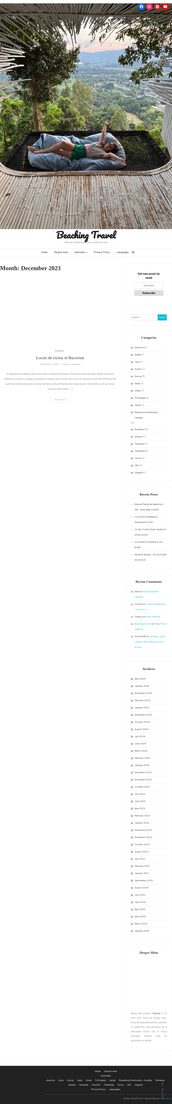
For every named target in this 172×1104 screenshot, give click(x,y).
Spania (138, 436)
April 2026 (140, 679)
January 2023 (142, 823)
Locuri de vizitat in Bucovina (60, 358)
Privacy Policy (102, 252)
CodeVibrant (165, 1098)
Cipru (137, 362)
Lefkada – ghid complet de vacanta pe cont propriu (150, 642)
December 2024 (143, 715)
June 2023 (140, 801)
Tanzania (139, 444)
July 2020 (140, 895)
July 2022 (140, 859)
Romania (59, 351)
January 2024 (142, 765)
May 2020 (140, 909)
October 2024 (142, 722)
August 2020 (141, 887)
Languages (123, 252)
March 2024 (141, 751)
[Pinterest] (157, 6)
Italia (137, 383)
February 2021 (142, 866)
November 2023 (143, 779)
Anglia (138, 354)
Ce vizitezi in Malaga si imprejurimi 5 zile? (146, 520)
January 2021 (142, 873)
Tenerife (96, 1085)
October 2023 (142, 787)
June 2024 (140, 743)
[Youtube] (165, 6)
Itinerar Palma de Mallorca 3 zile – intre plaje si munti (149, 507)
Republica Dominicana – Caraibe (147, 415)
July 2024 (140, 736)
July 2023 (140, 794)
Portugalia (140, 398)
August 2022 (141, 851)
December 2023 (143, 772)
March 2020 (141, 923)
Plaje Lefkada (153, 616)
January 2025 (142, 707)
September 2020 (144, 880)
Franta (138, 369)
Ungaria (139, 472)
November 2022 (143, 837)
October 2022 (142, 844)
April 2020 (140, 916)
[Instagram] (149, 6)
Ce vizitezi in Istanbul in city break (149, 545)
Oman (138, 390)
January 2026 (142, 686)
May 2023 (140, 808)
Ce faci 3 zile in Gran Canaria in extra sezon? (150, 532)
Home (44, 252)
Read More (60, 399)
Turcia (138, 458)
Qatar (138, 405)
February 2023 (142, 815)
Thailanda (140, 451)
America (139, 347)
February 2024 (142, 758)
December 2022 (143, 830)
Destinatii (80, 252)
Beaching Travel (86, 234)
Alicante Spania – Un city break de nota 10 (150, 557)
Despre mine (61, 252)
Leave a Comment (71, 364)
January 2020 (142, 931)
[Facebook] (141, 6)
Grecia (138, 376)
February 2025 (142, 700)
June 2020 (140, 902)
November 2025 (143, 693)
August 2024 (141, 729)
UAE (137, 465)
